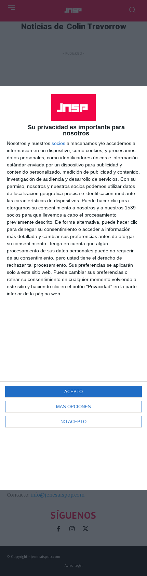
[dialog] (73, 287)
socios (58, 143)
